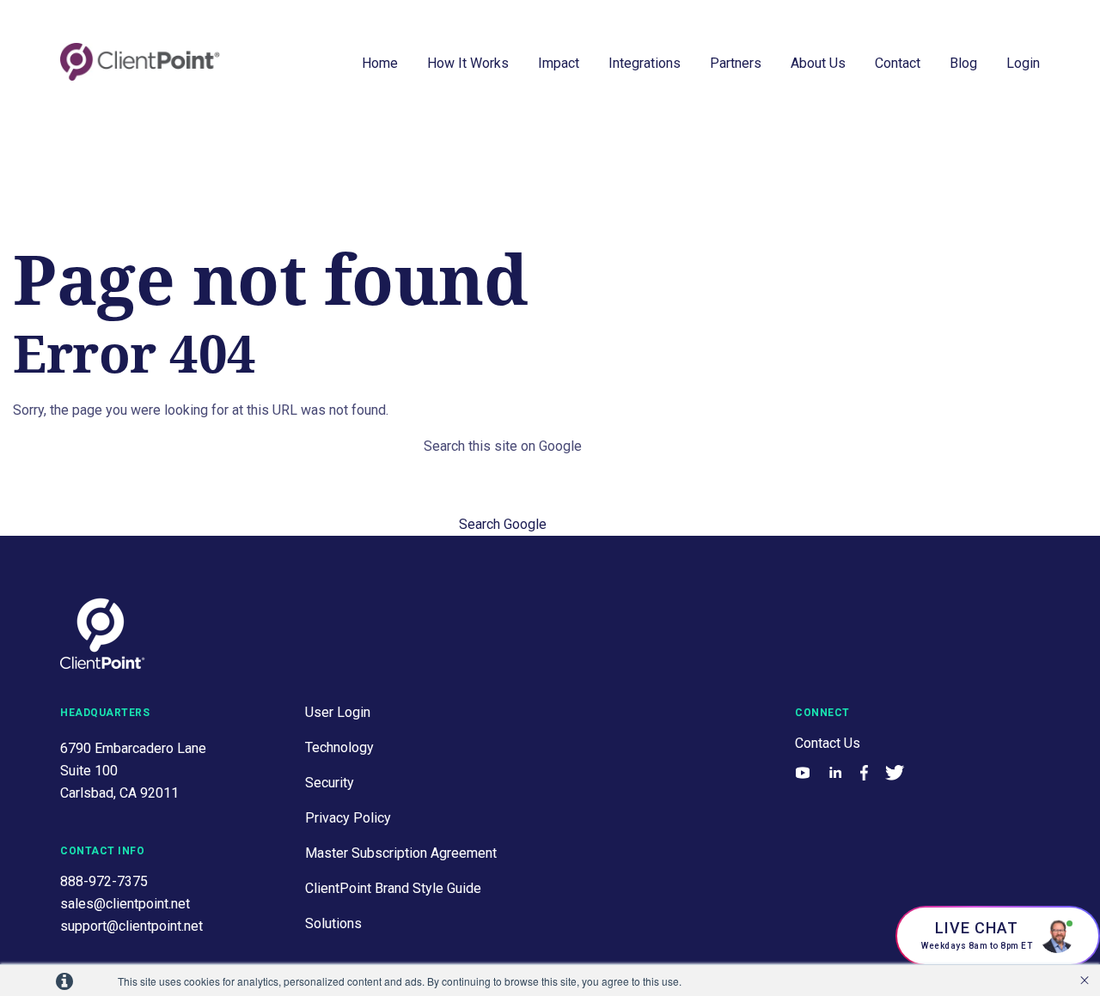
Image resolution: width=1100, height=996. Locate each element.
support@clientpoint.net (131, 926)
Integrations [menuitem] (644, 63)
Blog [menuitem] (963, 63)
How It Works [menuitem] (468, 63)
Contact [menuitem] (897, 63)
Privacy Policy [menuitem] (348, 818)
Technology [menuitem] (339, 747)
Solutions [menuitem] (333, 923)
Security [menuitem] (329, 782)
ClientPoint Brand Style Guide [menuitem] (393, 888)
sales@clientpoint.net (125, 904)
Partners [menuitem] (735, 63)
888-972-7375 (104, 881)
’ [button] (1085, 980)
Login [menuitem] (1023, 63)
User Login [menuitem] (337, 712)
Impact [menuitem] (558, 63)
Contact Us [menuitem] (827, 743)
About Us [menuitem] (818, 63)
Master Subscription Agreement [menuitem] (401, 853)
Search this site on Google (503, 446)
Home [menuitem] (380, 63)
